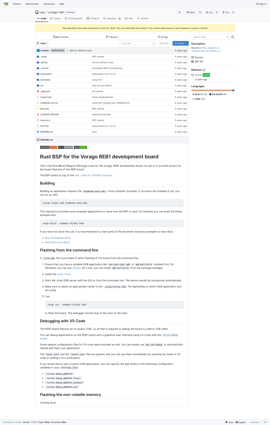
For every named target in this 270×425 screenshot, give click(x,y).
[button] (191, 12)
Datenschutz (32, 4)
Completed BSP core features (107, 68)
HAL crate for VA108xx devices (93, 175)
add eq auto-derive (102, 85)
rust (42, 12)
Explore (17, 4)
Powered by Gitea (12, 422)
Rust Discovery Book (57, 242)
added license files (101, 114)
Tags (164, 37)
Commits (62, 37)
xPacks (76, 267)
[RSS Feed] (179, 12)
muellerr (45, 50)
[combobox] (138, 43)
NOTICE (44, 126)
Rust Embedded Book (58, 237)
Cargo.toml (46, 97)
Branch (113, 37)
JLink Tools (64, 274)
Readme (199, 57)
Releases (196, 69)
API (265, 422)
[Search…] (232, 37)
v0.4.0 (198, 74)
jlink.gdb (44, 108)
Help (62, 4)
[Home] (6, 4)
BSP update (98, 56)
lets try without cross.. (81, 50)
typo (94, 131)
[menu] (229, 422)
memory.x (45, 120)
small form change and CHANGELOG (111, 102)
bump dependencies (102, 97)
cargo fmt (97, 79)
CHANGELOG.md (49, 102)
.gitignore (45, 91)
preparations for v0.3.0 (104, 74)
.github (44, 62)
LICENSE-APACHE (49, 114)
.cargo (43, 56)
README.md (46, 131)
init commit (97, 91)
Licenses (254, 422)
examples (45, 79)
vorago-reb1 (56, 12)
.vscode (44, 68)
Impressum (49, 4)
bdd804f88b (58, 50)
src (41, 85)
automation (46, 74)
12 (200, 12)
